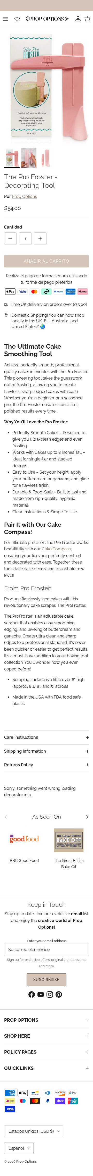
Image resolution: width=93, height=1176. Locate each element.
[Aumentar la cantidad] (40, 238)
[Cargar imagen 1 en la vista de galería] (46, 86)
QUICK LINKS (19, 1068)
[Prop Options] (46, 18)
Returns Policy (18, 764)
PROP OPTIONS (21, 1020)
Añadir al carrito (46, 261)
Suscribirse (46, 980)
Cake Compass (56, 549)
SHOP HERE (17, 1036)
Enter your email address (46, 941)
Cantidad (13, 227)
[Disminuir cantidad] (10, 238)
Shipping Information (25, 751)
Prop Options (24, 196)
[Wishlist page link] (17, 18)
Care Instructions (21, 737)
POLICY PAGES (20, 1052)
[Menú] (5, 18)
